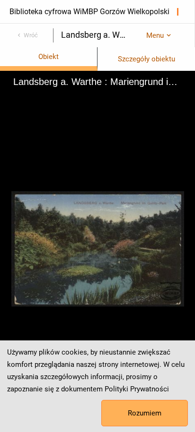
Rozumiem (144, 413)
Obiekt (48, 56)
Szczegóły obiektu (146, 59)
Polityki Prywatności (137, 389)
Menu (155, 35)
